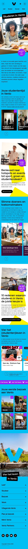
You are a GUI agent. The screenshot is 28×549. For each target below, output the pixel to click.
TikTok (10, 183)
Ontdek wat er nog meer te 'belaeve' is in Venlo (15, 374)
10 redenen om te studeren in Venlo (11, 319)
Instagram (16, 183)
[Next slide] (6, 133)
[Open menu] (3, 4)
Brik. (8, 545)
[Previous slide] (2, 133)
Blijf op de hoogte (7, 191)
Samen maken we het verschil (15, 106)
